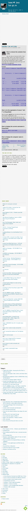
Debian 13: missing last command (10, 204)
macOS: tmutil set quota (8, 334)
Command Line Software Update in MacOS (12, 379)
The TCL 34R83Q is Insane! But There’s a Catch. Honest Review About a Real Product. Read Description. (13, 312)
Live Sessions (6, 269)
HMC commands (6, 419)
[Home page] (3, 9)
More (26, 505)
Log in (3, 149)
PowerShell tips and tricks (9, 46)
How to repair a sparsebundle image (10, 348)
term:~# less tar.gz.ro (13, 4)
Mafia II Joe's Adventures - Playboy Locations (12, 417)
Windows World (5, 13)
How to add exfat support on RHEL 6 (10, 415)
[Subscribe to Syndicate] (1, 504)
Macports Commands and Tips (9, 449)
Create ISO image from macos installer (11, 447)
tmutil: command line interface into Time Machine (13, 331)
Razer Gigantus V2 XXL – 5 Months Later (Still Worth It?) (15, 428)
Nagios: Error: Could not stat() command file (12, 327)
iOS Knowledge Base (7, 435)
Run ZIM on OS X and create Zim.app (11, 384)
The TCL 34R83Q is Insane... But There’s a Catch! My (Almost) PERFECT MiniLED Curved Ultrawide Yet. (12, 294)
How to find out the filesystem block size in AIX (13, 420)
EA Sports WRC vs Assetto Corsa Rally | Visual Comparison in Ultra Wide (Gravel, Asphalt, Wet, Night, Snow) (13, 238)
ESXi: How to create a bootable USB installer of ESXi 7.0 (15, 390)
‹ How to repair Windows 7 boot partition (5, 146)
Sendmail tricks (6, 430)
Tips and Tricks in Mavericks (9, 446)
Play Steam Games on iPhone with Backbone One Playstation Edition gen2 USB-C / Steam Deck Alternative (12, 305)
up (13, 146)
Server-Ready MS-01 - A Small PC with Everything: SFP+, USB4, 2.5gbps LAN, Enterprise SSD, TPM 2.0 (11, 318)
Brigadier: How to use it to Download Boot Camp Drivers (14, 389)
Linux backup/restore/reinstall (9, 409)
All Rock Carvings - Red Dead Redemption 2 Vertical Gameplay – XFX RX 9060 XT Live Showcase (12, 260)
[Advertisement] (14, 29)
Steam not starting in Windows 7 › (21, 146)
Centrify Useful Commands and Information (12, 407)
